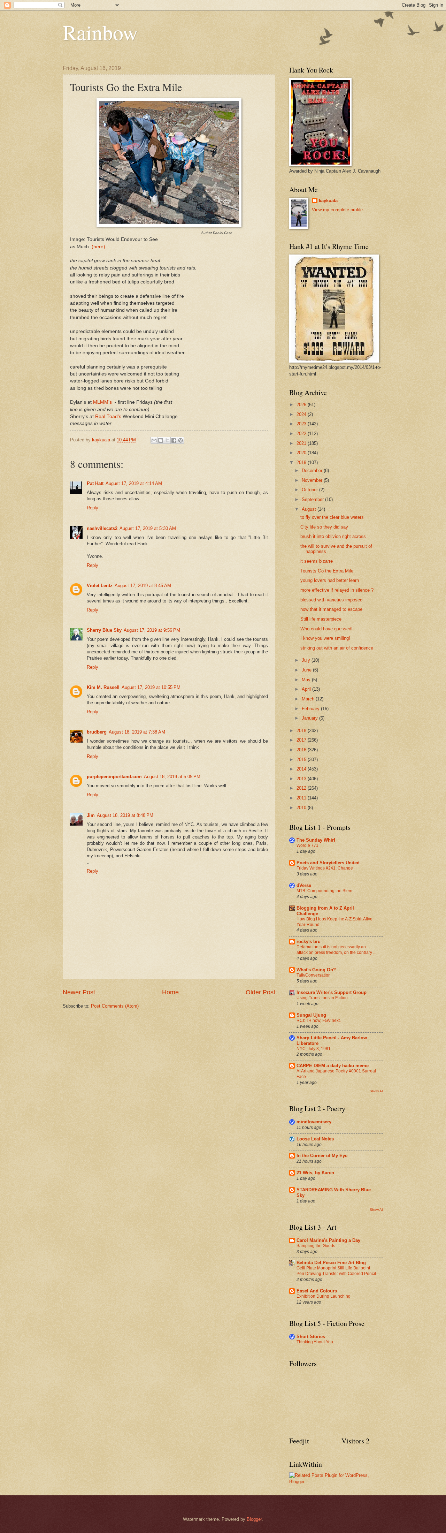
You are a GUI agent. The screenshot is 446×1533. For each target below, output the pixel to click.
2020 (302, 452)
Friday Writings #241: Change (325, 868)
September (313, 499)
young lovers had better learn (329, 580)
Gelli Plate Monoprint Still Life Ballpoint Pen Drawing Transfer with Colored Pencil (336, 1271)
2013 (302, 778)
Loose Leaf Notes (315, 1138)
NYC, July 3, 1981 (314, 1048)
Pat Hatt (95, 483)
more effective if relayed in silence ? (337, 590)
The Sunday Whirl (316, 840)
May (307, 679)
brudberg (97, 732)
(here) (98, 246)
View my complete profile (337, 209)
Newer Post (79, 992)
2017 (302, 740)
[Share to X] (167, 440)
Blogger (254, 1519)
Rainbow (100, 32)
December (313, 470)
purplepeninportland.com (114, 776)
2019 (302, 462)
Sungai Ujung (311, 1015)
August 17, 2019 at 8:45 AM (143, 585)
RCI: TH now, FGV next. (319, 1020)
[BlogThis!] (160, 440)
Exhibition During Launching (324, 1296)
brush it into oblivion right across (333, 536)
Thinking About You (315, 1342)
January (310, 718)
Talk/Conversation (314, 975)
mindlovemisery (314, 1121)
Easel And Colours (317, 1290)
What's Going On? (316, 969)
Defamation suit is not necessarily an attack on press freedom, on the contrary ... (336, 949)
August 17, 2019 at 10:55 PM (151, 687)
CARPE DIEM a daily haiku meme (333, 1065)
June (307, 670)
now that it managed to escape (331, 609)
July (307, 660)
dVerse (304, 885)
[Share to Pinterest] (180, 440)
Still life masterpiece (320, 619)
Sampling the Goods (316, 1245)
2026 (302, 404)
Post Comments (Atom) (115, 1006)
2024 (302, 414)
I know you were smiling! (325, 638)
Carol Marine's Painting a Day (328, 1240)
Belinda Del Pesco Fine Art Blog (331, 1262)
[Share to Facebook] (173, 440)
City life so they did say (324, 527)
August (309, 509)
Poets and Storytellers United (328, 862)
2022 (302, 433)
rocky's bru (309, 941)
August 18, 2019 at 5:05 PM (172, 776)
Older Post (260, 992)
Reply (92, 507)
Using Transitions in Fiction (322, 997)
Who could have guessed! (326, 628)
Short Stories (311, 1336)
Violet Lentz (100, 585)
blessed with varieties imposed (331, 599)
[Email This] (154, 440)
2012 (302, 788)
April (307, 689)
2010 (302, 807)
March (309, 698)
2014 (302, 769)
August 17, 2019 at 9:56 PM (152, 630)
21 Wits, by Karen (315, 1172)
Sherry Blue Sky (104, 630)
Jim (91, 815)
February (311, 708)
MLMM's (103, 402)
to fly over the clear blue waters (332, 517)
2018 (302, 730)
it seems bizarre (316, 561)
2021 (302, 443)
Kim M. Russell (103, 687)
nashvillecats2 (102, 528)
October (310, 489)
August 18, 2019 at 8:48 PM (125, 815)
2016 (302, 749)
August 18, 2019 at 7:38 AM (137, 732)
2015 (302, 759)
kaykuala (328, 200)
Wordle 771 (307, 845)
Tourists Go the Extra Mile (326, 571)
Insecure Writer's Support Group (332, 992)
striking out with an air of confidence (336, 648)
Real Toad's (109, 416)
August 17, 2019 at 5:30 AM (148, 528)
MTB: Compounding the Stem (324, 890)
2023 (302, 423)
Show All (376, 1091)
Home (170, 992)
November (313, 480)
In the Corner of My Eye (322, 1155)
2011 (302, 797)
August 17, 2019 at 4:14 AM (134, 483)
